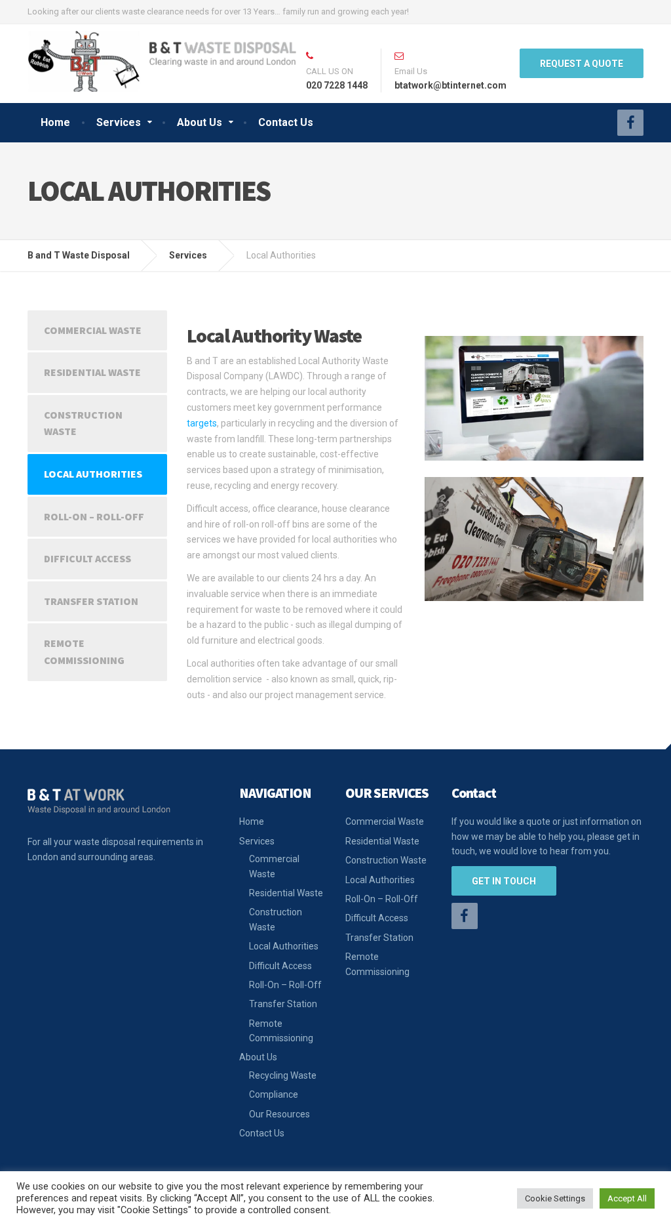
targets (202, 423)
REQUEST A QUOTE (581, 63)
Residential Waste (92, 372)
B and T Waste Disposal (79, 255)
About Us (199, 122)
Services (118, 122)
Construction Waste (83, 423)
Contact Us (285, 122)
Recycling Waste (282, 1075)
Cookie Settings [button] (555, 1198)
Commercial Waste (93, 330)
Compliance (273, 1094)
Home (55, 122)
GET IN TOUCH (504, 881)
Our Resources (279, 1114)
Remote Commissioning (84, 651)
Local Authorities (93, 473)
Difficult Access (87, 558)
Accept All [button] (627, 1198)
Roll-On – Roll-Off (94, 516)
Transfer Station (91, 601)
